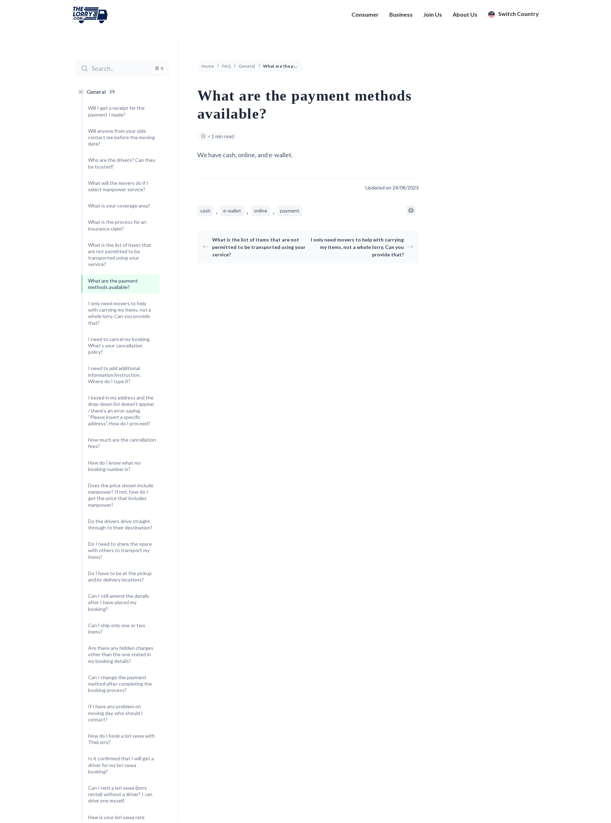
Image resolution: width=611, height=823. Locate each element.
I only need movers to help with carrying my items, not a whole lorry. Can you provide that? (357, 247)
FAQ (226, 66)
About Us (465, 14)
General (247, 66)
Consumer (365, 14)
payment (289, 211)
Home (208, 66)
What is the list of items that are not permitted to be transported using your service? (259, 247)
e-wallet (232, 211)
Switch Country (518, 14)
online (260, 211)
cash (205, 211)
